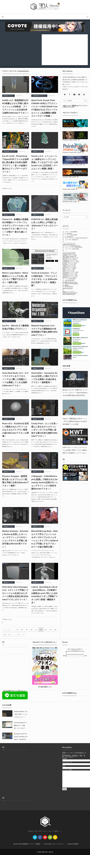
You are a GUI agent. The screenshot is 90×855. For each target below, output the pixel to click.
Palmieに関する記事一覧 (70, 189)
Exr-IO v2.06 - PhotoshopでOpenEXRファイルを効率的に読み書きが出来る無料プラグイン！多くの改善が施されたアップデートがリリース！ (15, 164)
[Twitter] (35, 837)
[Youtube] (74, 94)
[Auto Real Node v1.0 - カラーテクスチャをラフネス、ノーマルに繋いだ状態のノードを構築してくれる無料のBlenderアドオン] (15, 357)
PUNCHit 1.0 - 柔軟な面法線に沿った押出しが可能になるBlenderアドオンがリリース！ (44, 224)
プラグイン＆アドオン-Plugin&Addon (69, 253)
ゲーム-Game (68, 236)
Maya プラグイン (69, 268)
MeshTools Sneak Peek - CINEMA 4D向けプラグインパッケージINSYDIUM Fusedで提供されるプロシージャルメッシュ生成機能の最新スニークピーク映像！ (44, 108)
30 (31, 629)
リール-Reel (70, 279)
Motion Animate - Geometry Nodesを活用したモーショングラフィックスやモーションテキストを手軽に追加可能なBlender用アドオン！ (15, 539)
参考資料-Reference (70, 282)
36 (4, 634)
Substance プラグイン (70, 276)
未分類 (66, 285)
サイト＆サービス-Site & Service (76, 238)
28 (22, 629)
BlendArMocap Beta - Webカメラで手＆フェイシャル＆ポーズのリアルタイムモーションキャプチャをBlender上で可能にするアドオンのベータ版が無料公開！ (44, 539)
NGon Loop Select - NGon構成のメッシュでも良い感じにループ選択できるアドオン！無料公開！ (15, 277)
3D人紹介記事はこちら (45, 687)
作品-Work (69, 280)
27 (17, 629)
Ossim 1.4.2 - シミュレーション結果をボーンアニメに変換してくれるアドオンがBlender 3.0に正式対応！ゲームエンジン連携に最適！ (44, 162)
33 (45, 629)
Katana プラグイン (69, 265)
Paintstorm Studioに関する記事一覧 (73, 152)
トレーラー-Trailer (72, 249)
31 (36, 629)
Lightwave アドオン (69, 267)
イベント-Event (71, 235)
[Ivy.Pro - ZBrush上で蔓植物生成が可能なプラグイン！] (15, 310)
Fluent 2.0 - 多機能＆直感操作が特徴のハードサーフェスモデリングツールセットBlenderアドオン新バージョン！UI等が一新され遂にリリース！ (15, 227)
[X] (65, 94)
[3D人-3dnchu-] (45, 7)
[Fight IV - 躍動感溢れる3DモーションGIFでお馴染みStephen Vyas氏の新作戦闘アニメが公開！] (75, 408)
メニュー (2, 16)
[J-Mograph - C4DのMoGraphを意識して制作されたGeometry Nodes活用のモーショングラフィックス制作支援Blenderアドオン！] (44, 460)
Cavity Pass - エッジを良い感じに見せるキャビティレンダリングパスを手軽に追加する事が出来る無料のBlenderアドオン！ (44, 429)
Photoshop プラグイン (10, 151)
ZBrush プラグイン (9, 321)
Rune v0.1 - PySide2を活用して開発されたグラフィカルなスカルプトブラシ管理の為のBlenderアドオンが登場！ (15, 429)
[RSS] (84, 94)
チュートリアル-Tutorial (73, 247)
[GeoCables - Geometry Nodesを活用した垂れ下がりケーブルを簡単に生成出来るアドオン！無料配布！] (44, 357)
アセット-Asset (71, 231)
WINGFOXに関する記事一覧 (71, 201)
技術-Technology (71, 283)
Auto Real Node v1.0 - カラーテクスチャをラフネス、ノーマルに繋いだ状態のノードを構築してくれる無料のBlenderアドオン (15, 379)
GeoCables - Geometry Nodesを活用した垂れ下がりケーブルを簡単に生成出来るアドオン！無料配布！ (44, 378)
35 (55, 629)
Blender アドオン (8, 95)
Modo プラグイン (69, 269)
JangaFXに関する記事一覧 (70, 177)
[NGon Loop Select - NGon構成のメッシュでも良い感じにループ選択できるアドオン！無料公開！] (15, 257)
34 (50, 629)
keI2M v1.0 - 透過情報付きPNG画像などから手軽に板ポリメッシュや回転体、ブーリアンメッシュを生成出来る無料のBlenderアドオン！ (15, 106)
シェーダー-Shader (71, 239)
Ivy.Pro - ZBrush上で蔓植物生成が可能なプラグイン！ (15, 327)
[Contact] (79, 94)
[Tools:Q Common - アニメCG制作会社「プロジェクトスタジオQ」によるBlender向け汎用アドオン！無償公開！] (44, 257)
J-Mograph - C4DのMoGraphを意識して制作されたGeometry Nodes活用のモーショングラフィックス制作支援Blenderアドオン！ (44, 482)
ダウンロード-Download (71, 246)
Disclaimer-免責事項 (73, 844)
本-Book (69, 286)
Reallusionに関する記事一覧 (71, 140)
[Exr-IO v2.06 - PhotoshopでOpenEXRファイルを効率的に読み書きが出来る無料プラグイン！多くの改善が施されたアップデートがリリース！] (15, 140)
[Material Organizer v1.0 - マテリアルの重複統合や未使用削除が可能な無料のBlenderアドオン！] (44, 310)
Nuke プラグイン (68, 271)
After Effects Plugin (69, 256)
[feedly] (50, 837)
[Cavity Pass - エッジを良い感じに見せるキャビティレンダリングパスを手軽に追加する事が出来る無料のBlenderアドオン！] (44, 407)
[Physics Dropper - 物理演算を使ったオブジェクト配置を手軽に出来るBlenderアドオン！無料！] (15, 460)
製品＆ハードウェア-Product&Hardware (70, 292)
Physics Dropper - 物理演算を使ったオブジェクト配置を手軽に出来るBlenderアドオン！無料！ (15, 481)
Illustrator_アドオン (69, 264)
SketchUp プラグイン (70, 273)
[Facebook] (69, 94)
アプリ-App (67, 233)
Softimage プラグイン (70, 275)
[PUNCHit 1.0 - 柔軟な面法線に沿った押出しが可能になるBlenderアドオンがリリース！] (44, 203)
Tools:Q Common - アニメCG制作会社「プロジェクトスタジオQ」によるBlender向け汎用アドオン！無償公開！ (44, 279)
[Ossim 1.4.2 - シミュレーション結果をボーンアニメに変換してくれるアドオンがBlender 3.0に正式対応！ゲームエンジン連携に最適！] (44, 140)
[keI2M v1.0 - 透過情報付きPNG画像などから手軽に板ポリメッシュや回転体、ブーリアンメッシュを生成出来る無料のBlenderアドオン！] (15, 84)
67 (18, 634)
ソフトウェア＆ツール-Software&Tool (69, 244)
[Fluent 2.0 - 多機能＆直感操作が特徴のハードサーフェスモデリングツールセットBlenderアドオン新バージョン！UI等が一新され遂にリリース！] (15, 203)
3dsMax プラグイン (70, 255)
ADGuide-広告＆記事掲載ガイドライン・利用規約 (26, 844)
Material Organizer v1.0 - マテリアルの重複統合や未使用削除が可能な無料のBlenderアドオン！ (44, 330)
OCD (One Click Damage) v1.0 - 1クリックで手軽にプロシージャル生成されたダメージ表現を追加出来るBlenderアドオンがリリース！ (15, 593)
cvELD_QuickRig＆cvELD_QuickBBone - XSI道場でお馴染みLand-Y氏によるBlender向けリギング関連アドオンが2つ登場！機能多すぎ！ (44, 595)
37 (9, 634)
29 (26, 629)
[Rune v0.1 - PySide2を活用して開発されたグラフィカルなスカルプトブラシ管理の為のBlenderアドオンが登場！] (15, 407)
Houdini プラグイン (70, 263)
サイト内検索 (87, 16)
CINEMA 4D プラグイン (39, 95)
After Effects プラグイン (70, 257)
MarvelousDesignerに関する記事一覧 (74, 164)
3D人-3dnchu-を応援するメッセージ (75, 649)
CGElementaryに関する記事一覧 (72, 127)
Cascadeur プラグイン (70, 260)
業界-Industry (68, 288)
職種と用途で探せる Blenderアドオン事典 (44, 648)
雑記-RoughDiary (69, 294)
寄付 (64, 656)
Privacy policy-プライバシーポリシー (54, 844)
